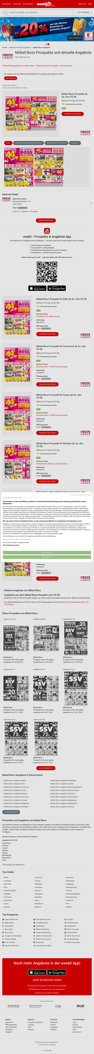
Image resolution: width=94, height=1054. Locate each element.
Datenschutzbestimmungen (81, 495)
